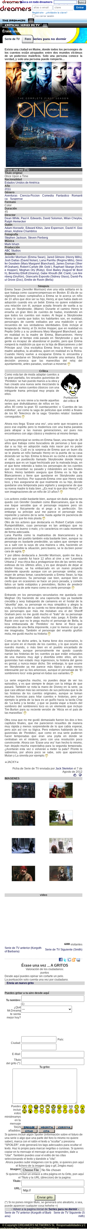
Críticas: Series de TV (22, 25)
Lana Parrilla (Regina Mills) (56, 260)
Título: (17, 1181)
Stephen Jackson (15, 237)
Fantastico (62, 195)
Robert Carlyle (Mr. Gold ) (36, 266)
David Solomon (52, 218)
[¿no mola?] (80, 775)
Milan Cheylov (73, 218)
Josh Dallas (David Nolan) (21, 260)
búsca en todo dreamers (36, 2)
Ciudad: (16, 1043)
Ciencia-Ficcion (30, 195)
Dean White (12, 218)
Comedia (48, 195)
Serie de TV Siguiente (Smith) (63, 949)
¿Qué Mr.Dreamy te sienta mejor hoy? (14, 1012)
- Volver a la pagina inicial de (45, 1209)
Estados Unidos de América (22, 182)
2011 (8, 189)
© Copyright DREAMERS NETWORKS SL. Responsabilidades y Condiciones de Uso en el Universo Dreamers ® (43, 1227)
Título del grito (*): (13, 1061)
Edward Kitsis (34, 228)
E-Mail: (16, 1054)
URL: (17, 1188)
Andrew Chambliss (25, 231)
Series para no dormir (49, 39)
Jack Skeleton (64, 768)
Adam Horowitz (14, 228)
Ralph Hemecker (15, 221)
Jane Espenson (54, 228)
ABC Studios (13, 250)
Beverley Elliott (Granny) (24, 273)
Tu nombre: (13, 1000)
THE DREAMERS (14, 20)
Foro (28, 39)
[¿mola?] (75, 775)
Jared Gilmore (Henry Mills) (64, 257)
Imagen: (15, 1169)
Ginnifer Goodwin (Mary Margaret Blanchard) (43, 262)
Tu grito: (44, 1067)
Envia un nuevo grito (20, 983)
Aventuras (11, 195)
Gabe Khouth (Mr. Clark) (56, 273)
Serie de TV (12, 39)
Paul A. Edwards (31, 218)
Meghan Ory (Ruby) (32, 270)
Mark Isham (12, 244)
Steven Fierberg (38, 237)
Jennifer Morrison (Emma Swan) (25, 257)
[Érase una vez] (43, 62)
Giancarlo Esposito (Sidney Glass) (47, 276)
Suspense (16, 198)
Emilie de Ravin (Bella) (38, 279)
